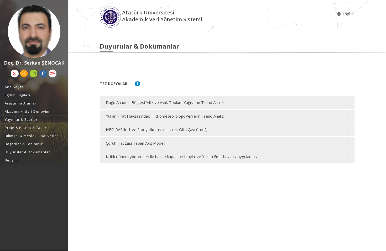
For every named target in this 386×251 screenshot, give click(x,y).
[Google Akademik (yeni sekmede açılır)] (15, 73)
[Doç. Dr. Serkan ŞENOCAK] (34, 31)
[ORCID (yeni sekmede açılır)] (33, 73)
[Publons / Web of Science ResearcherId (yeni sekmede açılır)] (43, 73)
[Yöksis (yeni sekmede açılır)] (52, 73)
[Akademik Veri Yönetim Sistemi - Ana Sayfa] (111, 16)
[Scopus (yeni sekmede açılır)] (24, 73)
